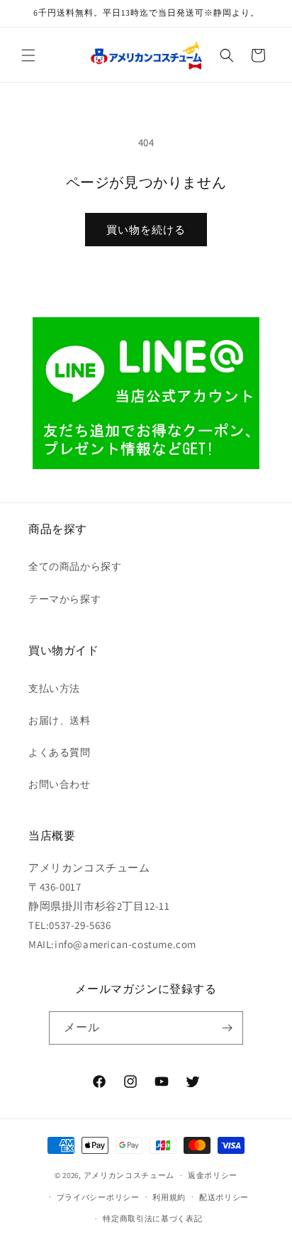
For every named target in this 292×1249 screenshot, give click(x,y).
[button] (28, 55)
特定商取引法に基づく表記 (152, 1218)
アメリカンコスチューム (129, 1175)
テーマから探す (64, 599)
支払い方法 (54, 688)
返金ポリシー (212, 1175)
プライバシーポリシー (98, 1197)
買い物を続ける (146, 229)
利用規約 (169, 1197)
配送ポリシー (224, 1197)
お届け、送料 (59, 720)
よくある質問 (59, 752)
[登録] (226, 1028)
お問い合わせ (59, 784)
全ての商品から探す (74, 566)
